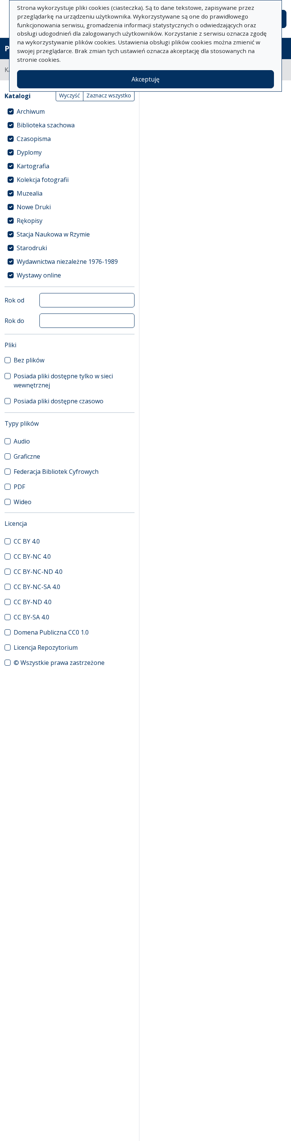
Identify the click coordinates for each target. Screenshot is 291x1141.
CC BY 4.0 (27, 541)
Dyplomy (29, 152)
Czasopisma (34, 139)
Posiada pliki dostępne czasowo (58, 401)
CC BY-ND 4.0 (33, 602)
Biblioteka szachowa (46, 125)
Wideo (22, 502)
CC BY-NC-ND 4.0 (38, 571)
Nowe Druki (34, 207)
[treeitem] (70, 111)
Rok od (14, 300)
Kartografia (33, 166)
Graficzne (27, 456)
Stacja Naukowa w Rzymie (53, 234)
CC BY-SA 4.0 (31, 617)
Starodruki (32, 248)
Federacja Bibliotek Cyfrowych (56, 471)
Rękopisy (29, 220)
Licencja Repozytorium (46, 647)
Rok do (14, 321)
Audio (22, 441)
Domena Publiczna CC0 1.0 (51, 632)
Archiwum (31, 111)
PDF (19, 487)
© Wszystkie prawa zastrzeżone (59, 662)
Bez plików (29, 360)
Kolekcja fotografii (43, 180)
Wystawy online (39, 275)
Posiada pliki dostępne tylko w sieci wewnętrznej (63, 380)
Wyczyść (69, 95)
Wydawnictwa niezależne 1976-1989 (67, 261)
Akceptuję (145, 79)
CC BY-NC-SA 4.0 (37, 587)
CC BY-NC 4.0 (32, 556)
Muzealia (29, 193)
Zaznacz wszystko (108, 95)
